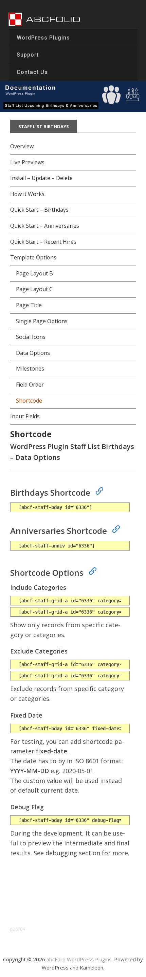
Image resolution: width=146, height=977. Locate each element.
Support (28, 54)
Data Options (33, 353)
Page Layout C (34, 289)
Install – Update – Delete (41, 178)
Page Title (29, 305)
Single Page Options (42, 321)
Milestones (30, 368)
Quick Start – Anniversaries (44, 225)
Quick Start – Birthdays (39, 209)
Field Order (30, 384)
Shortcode (29, 400)
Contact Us (32, 72)
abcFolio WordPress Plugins (79, 959)
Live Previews (27, 162)
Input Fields (25, 416)
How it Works (27, 194)
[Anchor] (96, 490)
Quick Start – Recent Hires (43, 241)
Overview (22, 146)
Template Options (33, 257)
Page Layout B (34, 273)
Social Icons (30, 337)
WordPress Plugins (43, 37)
